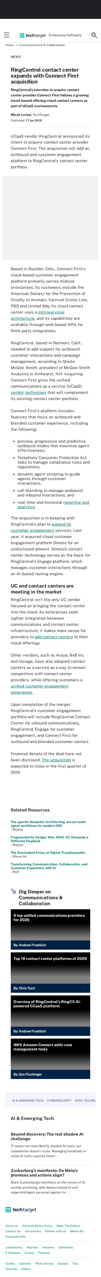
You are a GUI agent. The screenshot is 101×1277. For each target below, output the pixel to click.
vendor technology (28, 392)
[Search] (94, 35)
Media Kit (77, 1231)
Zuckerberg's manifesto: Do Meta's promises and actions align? (44, 1172)
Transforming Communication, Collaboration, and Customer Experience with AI (49, 866)
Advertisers (33, 1231)
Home (9, 45)
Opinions (25, 1263)
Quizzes (63, 1263)
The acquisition (56, 760)
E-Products (13, 1252)
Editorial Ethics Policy (37, 1225)
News (16, 57)
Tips (75, 1263)
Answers (48, 1247)
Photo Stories (44, 1263)
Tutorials (11, 1269)
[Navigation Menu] (6, 35)
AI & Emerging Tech (27, 1100)
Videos (26, 1269)
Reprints (32, 1247)
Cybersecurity (59, 1100)
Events (29, 1252)
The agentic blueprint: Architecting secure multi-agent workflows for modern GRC (49, 824)
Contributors (14, 1247)
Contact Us (13, 1231)
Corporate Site (15, 1236)
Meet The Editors (68, 1225)
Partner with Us (55, 1231)
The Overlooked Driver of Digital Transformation (48, 853)
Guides (10, 1263)
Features (44, 1252)
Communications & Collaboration (42, 45)
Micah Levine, (21, 115)
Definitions (65, 1247)
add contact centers (54, 636)
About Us (11, 1225)
